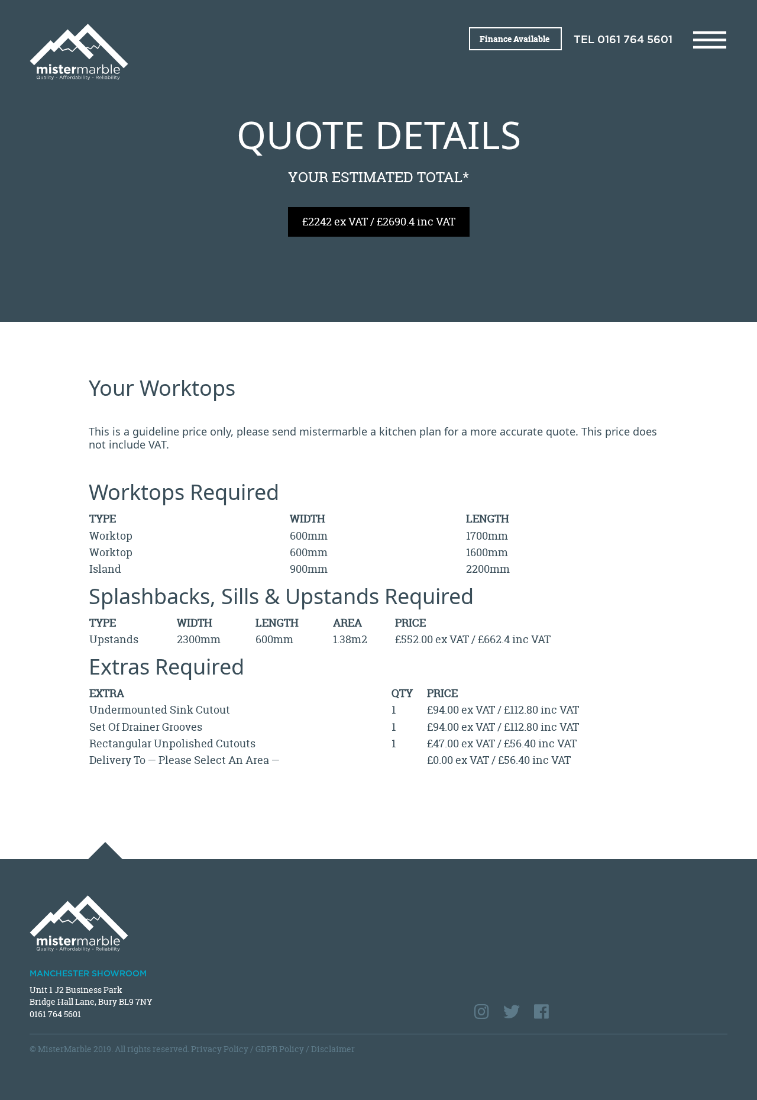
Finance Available (515, 38)
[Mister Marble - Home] (200, 52)
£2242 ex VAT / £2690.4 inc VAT (378, 221)
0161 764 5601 (634, 40)
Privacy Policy (219, 1048)
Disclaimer (333, 1048)
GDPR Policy (279, 1048)
